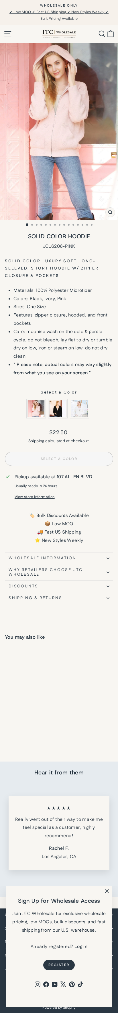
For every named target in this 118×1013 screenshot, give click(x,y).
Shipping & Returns (35, 598)
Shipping (36, 441)
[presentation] (43, 718)
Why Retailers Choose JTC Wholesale (46, 572)
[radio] (36, 408)
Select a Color (59, 392)
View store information (35, 496)
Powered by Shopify (58, 1007)
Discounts (23, 586)
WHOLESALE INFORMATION (42, 558)
